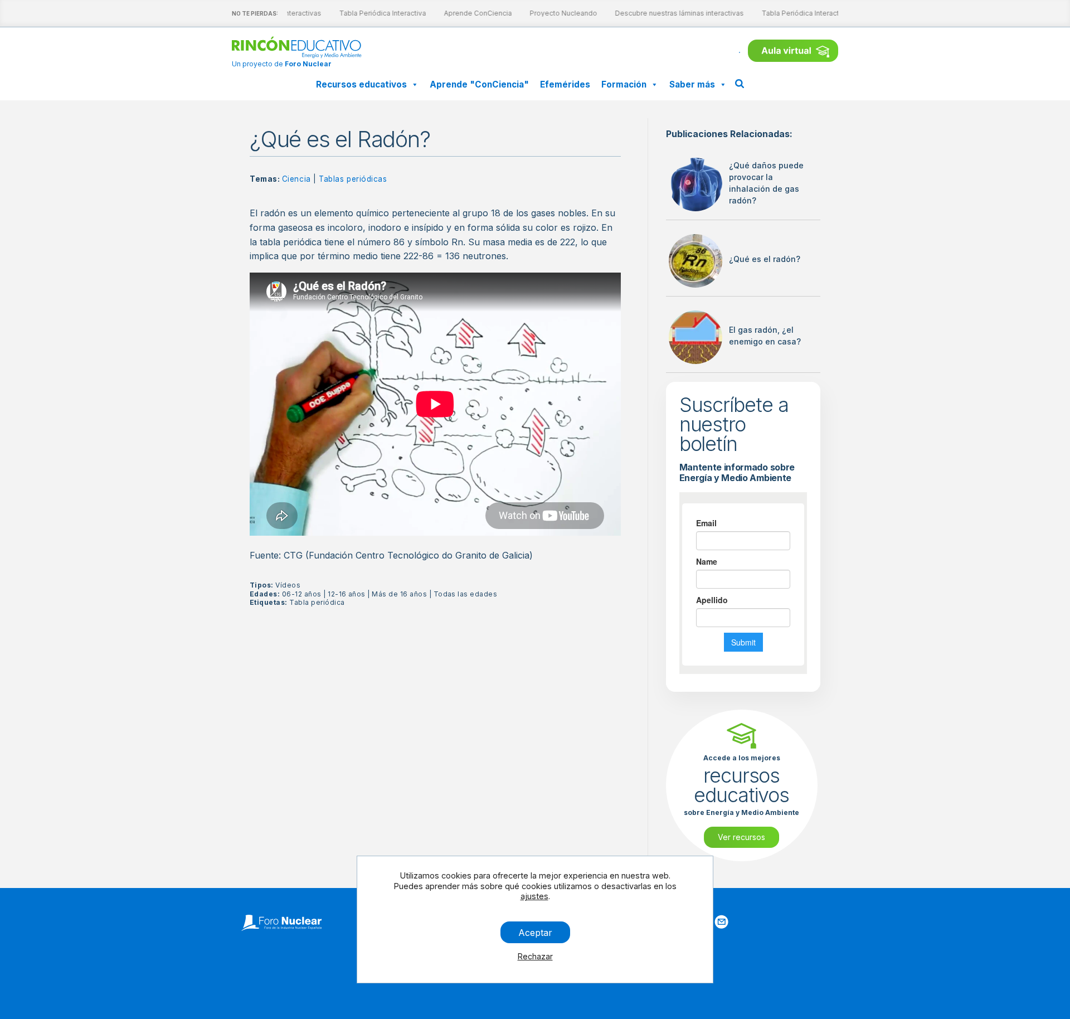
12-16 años (347, 594)
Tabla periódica (316, 602)
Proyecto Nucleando (558, 13)
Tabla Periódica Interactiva (377, 13)
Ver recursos (741, 837)
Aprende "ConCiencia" (479, 84)
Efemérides (565, 84)
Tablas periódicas (353, 178)
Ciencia (296, 178)
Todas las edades (466, 594)
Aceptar (535, 932)
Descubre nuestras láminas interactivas (674, 13)
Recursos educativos (361, 84)
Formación (623, 84)
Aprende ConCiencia (473, 13)
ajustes (534, 896)
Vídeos (287, 585)
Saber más (692, 84)
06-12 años (302, 594)
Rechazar (535, 956)
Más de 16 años (399, 594)
